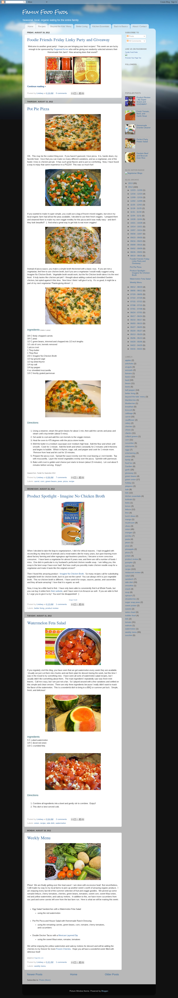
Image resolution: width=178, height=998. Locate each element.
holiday (128, 483)
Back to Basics (121, 26)
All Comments (134, 41)
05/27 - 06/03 (136, 327)
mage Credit (73, 600)
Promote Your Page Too (133, 58)
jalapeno (129, 486)
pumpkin (129, 562)
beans (128, 383)
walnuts (128, 625)
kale (127, 489)
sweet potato (130, 606)
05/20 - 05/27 (136, 331)
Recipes (42, 26)
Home (30, 26)
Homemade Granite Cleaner (144, 126)
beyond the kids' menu (135, 397)
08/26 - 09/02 (136, 252)
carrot (36, 481)
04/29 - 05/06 (136, 342)
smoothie (129, 586)
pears (127, 543)
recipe (71, 481)
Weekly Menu (38, 837)
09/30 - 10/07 (136, 234)
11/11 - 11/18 (136, 212)
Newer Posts (34, 974)
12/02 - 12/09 (136, 201)
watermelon (61, 823)
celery (127, 423)
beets (127, 387)
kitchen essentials (133, 496)
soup (127, 592)
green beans (51, 481)
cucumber (129, 443)
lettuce (128, 509)
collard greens (131, 436)
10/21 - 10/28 (136, 223)
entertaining (130, 453)
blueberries (130, 403)
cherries (128, 426)
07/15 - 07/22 (136, 302)
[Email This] (72, 93)
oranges (128, 533)
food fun (128, 463)
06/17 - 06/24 (136, 316)
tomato (128, 622)
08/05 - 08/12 (136, 291)
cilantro (128, 433)
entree (128, 456)
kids (127, 493)
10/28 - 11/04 (136, 219)
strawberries (130, 599)
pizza (65, 481)
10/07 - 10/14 (136, 230)
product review (51, 608)
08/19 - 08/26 (136, 256)
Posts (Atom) (45, 980)
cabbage (129, 413)
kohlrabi (128, 499)
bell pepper (130, 390)
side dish (51, 823)
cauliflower (129, 420)
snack (127, 589)
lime (127, 513)
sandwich (129, 579)
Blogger (104, 991)
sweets (128, 609)
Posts (131, 36)
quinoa (128, 566)
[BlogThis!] (75, 93)
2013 (130, 183)
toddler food (130, 616)
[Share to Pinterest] (82, 93)
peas (60, 481)
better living (39, 608)
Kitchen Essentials (100, 26)
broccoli (128, 410)
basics (128, 377)
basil (127, 380)
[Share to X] (77, 93)
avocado (129, 370)
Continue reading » (36, 86)
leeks (127, 503)
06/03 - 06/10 (136, 323)
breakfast (129, 407)
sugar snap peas (132, 602)
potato (128, 556)
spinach (128, 596)
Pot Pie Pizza (38, 108)
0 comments (61, 93)
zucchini (128, 635)
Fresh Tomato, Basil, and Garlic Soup (143, 113)
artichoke (129, 364)
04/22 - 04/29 (136, 345)
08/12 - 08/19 (136, 287)
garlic (127, 470)
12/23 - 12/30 (136, 190)
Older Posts (112, 974)
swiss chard (130, 612)
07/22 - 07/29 (136, 298)
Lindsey (40, 93)
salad (127, 576)
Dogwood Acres (61, 49)
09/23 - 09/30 (136, 238)
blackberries (130, 400)
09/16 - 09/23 (136, 241)
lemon (128, 506)
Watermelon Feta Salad (46, 622)
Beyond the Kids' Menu (60, 26)
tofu (126, 619)
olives (127, 526)
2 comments (61, 819)
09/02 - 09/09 (136, 248)
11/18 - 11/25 (136, 208)
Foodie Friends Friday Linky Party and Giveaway (68, 39)
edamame (129, 446)
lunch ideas (130, 516)
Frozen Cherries (63, 949)
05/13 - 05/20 (136, 334)
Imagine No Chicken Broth (72, 574)
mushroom (130, 523)
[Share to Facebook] (80, 93)
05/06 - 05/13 (136, 338)
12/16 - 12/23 (136, 194)
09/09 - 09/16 (136, 245)
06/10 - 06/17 (136, 320)
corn (42, 481)
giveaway (129, 473)
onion (36, 823)
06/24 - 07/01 (136, 312)
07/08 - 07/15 (136, 305)
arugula (128, 367)
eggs (127, 450)
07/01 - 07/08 (136, 309)
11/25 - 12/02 (136, 205)
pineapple (129, 549)
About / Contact (140, 26)
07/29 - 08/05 (136, 294)
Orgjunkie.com (38, 958)
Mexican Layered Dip (68, 935)
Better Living (81, 26)
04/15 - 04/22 (136, 349)
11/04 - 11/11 (136, 216)
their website (56, 591)
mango (128, 519)
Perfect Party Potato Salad (142, 140)
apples (128, 360)
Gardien (128, 466)
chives (128, 430)
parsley (128, 536)
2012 (130, 187)
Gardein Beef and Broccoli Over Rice (142, 155)
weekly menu (40, 966)
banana (128, 373)
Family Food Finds (45, 12)
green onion (130, 480)
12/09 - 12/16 (136, 197)
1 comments (61, 604)
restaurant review (132, 572)
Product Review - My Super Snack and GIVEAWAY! (143, 100)
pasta (127, 539)
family (127, 460)
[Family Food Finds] (126, 55)
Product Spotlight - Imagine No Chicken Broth (66, 496)
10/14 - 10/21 (136, 227)
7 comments (61, 477)
